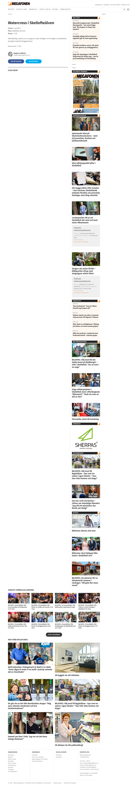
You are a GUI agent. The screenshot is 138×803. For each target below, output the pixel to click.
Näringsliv (33, 9)
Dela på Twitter (33, 61)
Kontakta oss (125, 5)
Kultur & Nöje (21, 9)
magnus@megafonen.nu (22, 55)
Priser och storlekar (38, 757)
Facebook (58, 755)
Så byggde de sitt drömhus (67, 675)
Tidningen (106, 5)
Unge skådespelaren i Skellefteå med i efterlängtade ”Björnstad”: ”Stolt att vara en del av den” (86, 393)
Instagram (59, 757)
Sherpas (73, 783)
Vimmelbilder (65, 9)
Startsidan (11, 755)
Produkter (35, 755)
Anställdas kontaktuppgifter (88, 767)
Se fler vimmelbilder (54, 634)
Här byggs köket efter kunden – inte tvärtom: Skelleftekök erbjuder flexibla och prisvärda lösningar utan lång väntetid (86, 192)
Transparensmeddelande (81, 242)
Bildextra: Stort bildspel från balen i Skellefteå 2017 (85, 554)
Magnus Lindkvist (20, 53)
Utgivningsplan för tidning (39, 759)
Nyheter (11, 9)
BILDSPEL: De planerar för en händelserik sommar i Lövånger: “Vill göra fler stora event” (85, 582)
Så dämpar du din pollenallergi (69, 745)
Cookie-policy (57, 783)
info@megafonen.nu (90, 765)
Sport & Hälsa (45, 9)
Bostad (55, 9)
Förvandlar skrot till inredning (85, 419)
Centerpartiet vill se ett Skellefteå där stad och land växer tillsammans (84, 220)
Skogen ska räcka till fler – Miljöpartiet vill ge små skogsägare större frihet (84, 271)
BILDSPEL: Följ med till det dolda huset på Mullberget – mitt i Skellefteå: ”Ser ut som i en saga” (85, 363)
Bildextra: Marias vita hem (84, 531)
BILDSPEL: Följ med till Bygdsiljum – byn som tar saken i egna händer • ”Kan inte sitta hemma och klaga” (84, 475)
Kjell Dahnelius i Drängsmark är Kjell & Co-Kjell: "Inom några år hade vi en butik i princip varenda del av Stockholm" (30, 669)
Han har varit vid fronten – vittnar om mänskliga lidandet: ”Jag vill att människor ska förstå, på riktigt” (86, 504)
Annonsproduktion (37, 761)
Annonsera (98, 5)
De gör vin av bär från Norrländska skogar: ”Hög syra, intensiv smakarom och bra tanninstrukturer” (29, 706)
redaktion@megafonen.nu (90, 763)
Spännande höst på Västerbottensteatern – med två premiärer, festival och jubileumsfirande (84, 137)
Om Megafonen (115, 5)
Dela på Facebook (16, 61)
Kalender (10, 767)
